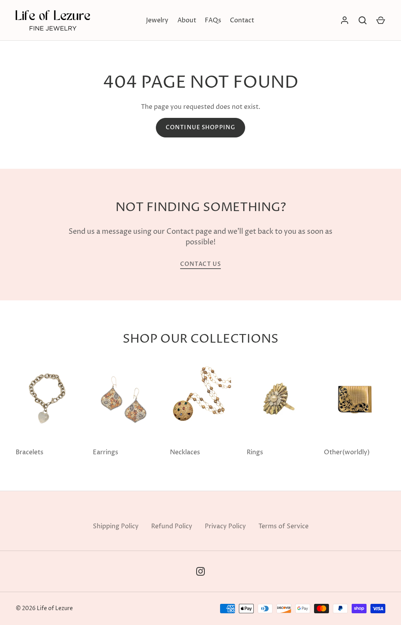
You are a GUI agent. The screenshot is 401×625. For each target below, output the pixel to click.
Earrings (105, 452)
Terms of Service (283, 526)
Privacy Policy (225, 526)
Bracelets (29, 452)
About (186, 20)
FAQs (213, 20)
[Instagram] (200, 571)
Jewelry (157, 20)
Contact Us (200, 264)
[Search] (362, 20)
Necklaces (185, 452)
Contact (242, 20)
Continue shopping (200, 127)
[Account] (344, 20)
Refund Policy (171, 526)
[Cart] (380, 20)
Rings (255, 452)
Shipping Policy (116, 526)
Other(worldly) (347, 452)
